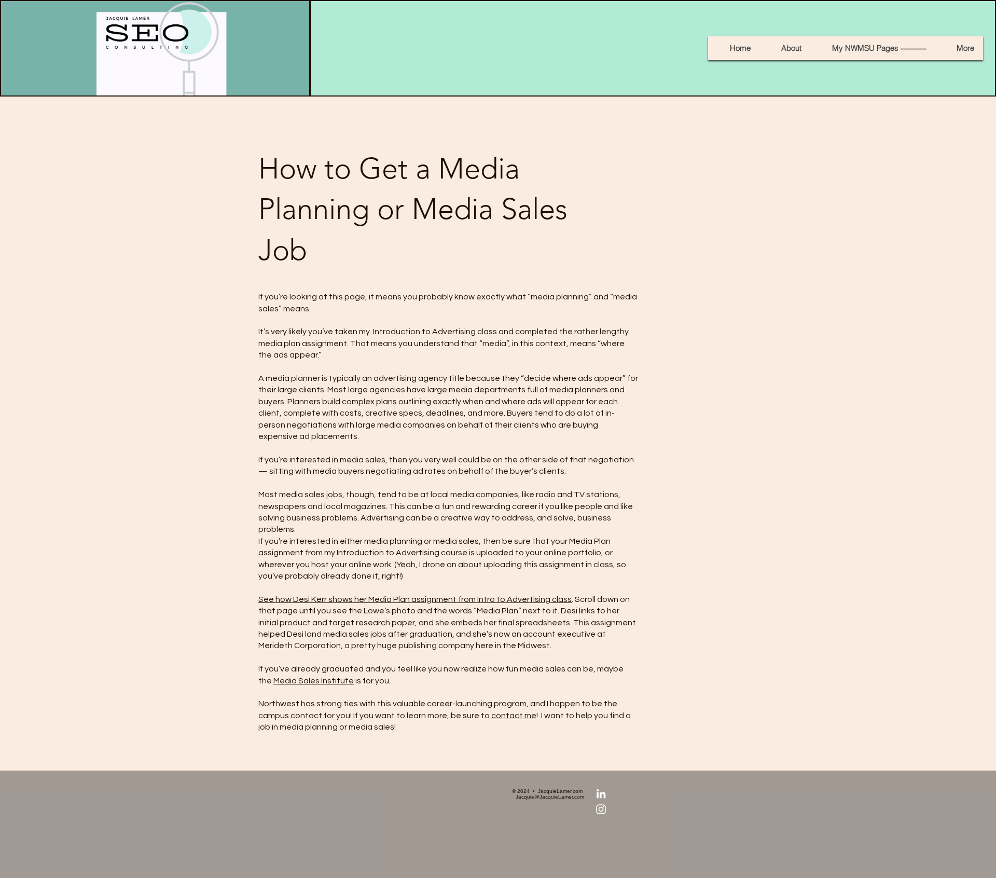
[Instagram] (600, 809)
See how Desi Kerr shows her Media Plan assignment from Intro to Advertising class (415, 599)
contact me (513, 715)
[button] (874, 48)
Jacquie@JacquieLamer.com (550, 797)
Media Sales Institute (313, 681)
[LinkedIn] (600, 793)
